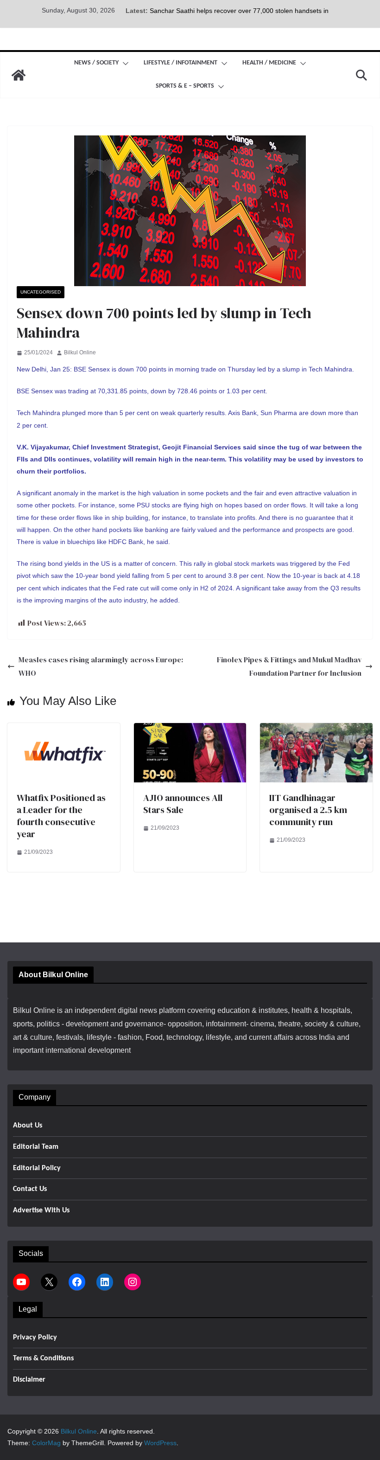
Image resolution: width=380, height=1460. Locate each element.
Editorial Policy (37, 1168)
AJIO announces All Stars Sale (182, 803)
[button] (124, 63)
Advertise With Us (41, 1210)
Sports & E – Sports (185, 86)
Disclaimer (29, 1379)
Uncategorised (40, 292)
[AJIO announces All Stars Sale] (190, 729)
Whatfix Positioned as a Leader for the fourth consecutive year (61, 815)
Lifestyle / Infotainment (180, 62)
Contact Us (30, 1189)
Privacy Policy (35, 1337)
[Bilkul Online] (18, 75)
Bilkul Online (80, 352)
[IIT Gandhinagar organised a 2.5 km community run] (316, 729)
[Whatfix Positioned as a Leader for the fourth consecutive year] (63, 729)
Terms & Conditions (43, 1358)
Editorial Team (35, 1147)
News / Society (96, 62)
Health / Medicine (269, 62)
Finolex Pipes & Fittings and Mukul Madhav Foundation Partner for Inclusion (289, 666)
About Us (27, 1125)
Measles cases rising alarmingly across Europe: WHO (101, 666)
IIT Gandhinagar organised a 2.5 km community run (308, 809)
